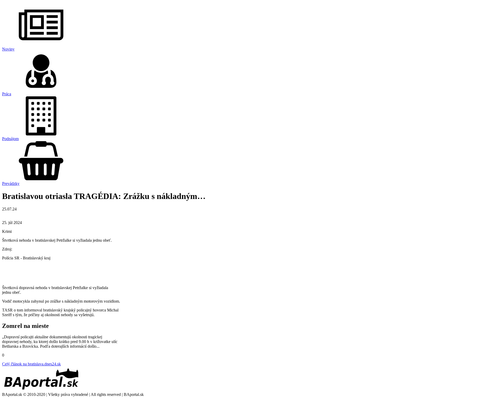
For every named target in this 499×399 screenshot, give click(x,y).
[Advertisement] (249, 272)
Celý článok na (31, 364)
